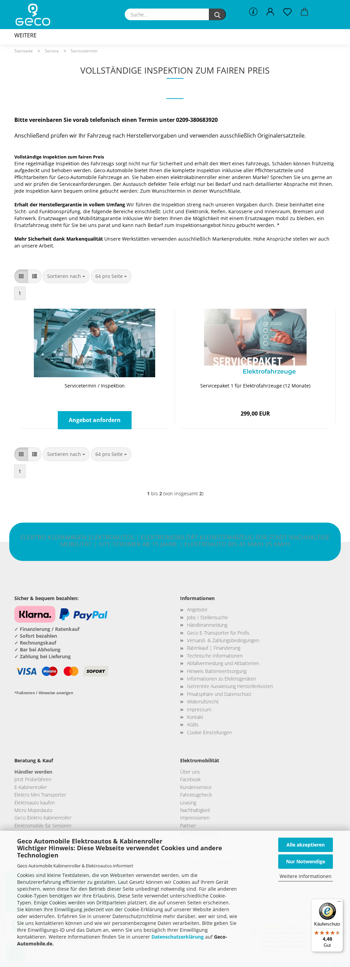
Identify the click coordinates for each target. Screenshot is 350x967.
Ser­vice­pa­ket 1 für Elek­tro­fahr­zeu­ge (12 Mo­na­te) (255, 385)
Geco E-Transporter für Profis (218, 632)
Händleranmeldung (207, 625)
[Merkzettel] (287, 12)
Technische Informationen (215, 655)
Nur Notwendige (305, 861)
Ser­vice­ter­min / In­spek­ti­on (95, 385)
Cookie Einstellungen (209, 732)
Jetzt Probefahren (32, 779)
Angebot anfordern (95, 420)
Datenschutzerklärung (177, 936)
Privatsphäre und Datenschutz (219, 694)
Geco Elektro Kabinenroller (42, 817)
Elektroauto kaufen (34, 802)
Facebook (190, 779)
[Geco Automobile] (35, 14)
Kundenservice (196, 787)
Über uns (190, 771)
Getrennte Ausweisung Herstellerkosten (230, 686)
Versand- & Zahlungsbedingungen (223, 640)
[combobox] (66, 276)
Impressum (199, 709)
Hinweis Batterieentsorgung (216, 671)
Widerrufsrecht (203, 701)
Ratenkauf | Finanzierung (213, 648)
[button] (270, 12)
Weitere (25, 35)
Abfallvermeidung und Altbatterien (223, 663)
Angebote (197, 609)
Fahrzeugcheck (196, 794)
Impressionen (195, 817)
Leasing (188, 802)
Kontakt (195, 717)
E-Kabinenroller (30, 787)
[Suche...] (217, 14)
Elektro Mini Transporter (40, 794)
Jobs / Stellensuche (207, 617)
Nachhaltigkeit (195, 810)
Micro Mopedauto (33, 810)
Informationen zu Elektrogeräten (221, 678)
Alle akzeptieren (305, 844)
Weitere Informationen (306, 876)
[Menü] (339, 903)
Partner (188, 825)
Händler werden (33, 771)
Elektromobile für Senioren (42, 825)
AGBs (193, 724)
